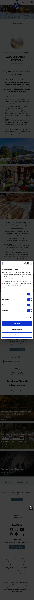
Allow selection (17, 329)
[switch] (29, 299)
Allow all (17, 323)
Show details (25, 317)
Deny (17, 335)
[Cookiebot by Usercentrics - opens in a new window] (24, 263)
